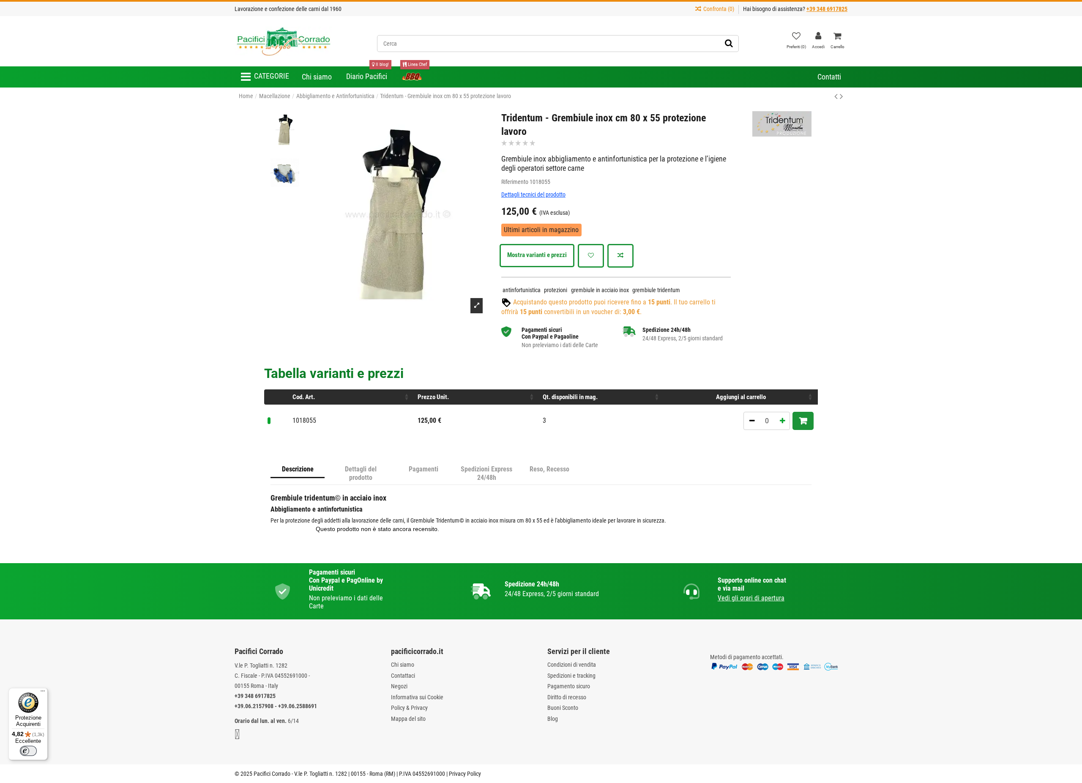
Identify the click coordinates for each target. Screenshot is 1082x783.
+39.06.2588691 (297, 706)
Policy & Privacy (409, 707)
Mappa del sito (408, 718)
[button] (265, 77)
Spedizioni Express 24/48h (486, 473)
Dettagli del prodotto (361, 473)
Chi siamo (402, 664)
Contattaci (403, 675)
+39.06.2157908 (254, 706)
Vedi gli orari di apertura (751, 598)
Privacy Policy (465, 773)
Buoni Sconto (562, 707)
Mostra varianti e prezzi (537, 255)
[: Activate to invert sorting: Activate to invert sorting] (276, 397)
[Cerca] (729, 43)
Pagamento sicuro (568, 686)
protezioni (555, 290)
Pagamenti (423, 469)
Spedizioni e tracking (571, 675)
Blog (552, 718)
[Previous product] (837, 96)
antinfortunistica (522, 290)
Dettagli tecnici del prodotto (533, 194)
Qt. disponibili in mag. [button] (570, 397)
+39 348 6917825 (255, 696)
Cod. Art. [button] (303, 397)
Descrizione (298, 469)
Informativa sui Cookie (417, 697)
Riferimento (514, 181)
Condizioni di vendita (571, 664)
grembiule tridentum (656, 290)
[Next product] (841, 96)
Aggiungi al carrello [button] (741, 397)
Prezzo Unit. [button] (433, 397)
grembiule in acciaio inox (600, 290)
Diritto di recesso (566, 697)
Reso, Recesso (549, 469)
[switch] (28, 751)
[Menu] (43, 693)
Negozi (399, 686)
